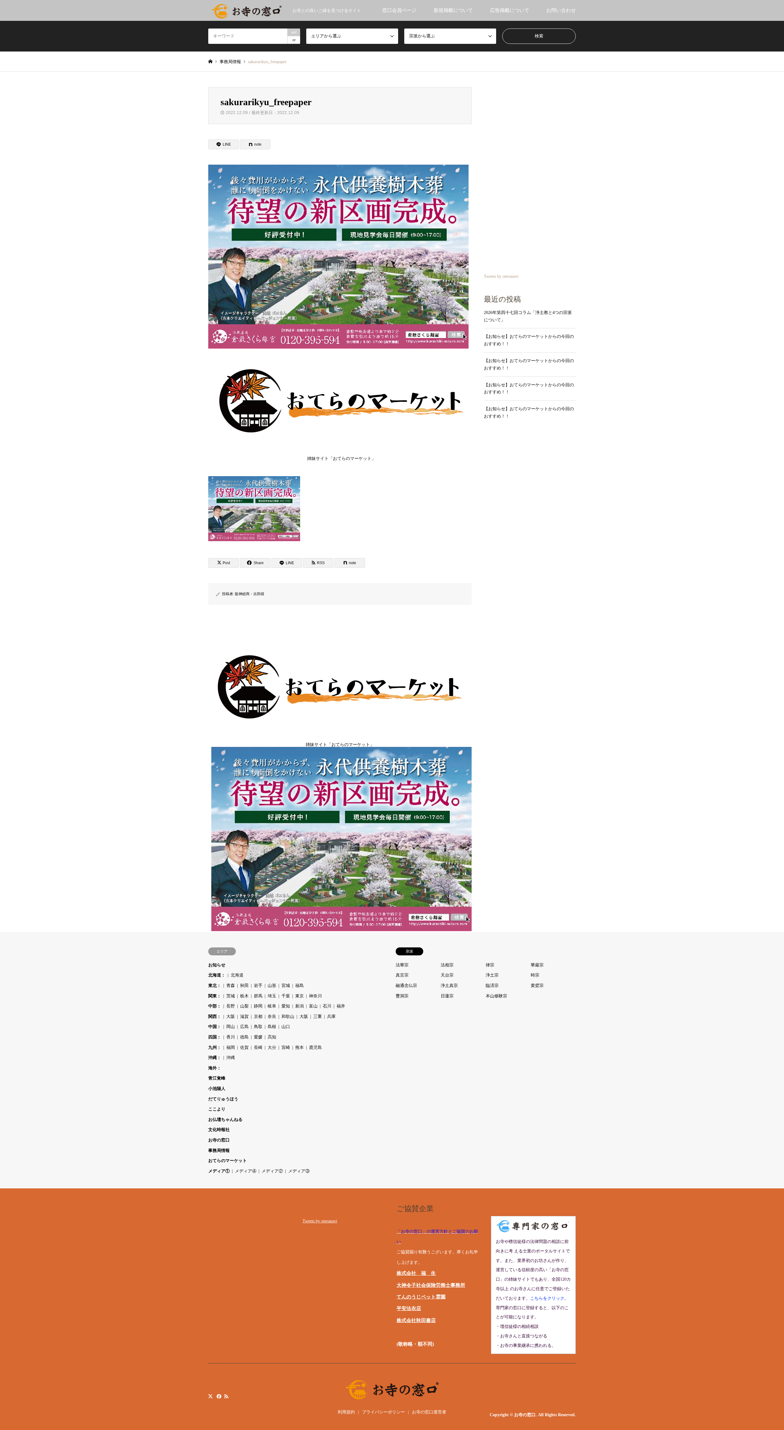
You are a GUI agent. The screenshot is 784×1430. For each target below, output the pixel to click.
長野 (230, 1006)
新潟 (299, 1006)
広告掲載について (509, 10)
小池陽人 (216, 1088)
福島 (299, 985)
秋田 (244, 985)
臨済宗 (492, 985)
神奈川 (315, 996)
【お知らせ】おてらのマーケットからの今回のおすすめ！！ (529, 340)
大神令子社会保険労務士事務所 (431, 1285)
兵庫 (331, 1016)
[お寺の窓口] (246, 10)
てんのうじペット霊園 (421, 1296)
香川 (230, 1037)
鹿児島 (315, 1047)
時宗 (535, 975)
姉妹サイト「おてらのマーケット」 (341, 458)
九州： (214, 1047)
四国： (214, 1037)
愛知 (285, 1006)
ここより (216, 1109)
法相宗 (447, 965)
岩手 (258, 985)
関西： (214, 1016)
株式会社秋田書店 (416, 1320)
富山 (313, 1006)
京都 (258, 1016)
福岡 (230, 1047)
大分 (272, 1047)
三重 (317, 1016)
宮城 (285, 985)
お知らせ (216, 965)
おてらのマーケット (227, 1160)
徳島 (244, 1037)
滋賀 (244, 1016)
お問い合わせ (561, 10)
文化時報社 (219, 1129)
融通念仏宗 (406, 985)
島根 (272, 1026)
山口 (285, 1026)
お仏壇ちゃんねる (225, 1119)
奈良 (272, 1016)
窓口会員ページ (399, 10)
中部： (214, 1006)
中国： (214, 1026)
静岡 (258, 1006)
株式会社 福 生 (416, 1273)
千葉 (285, 996)
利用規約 (346, 1412)
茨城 (230, 996)
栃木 (244, 996)
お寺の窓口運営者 (429, 1412)
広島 (244, 1026)
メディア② (272, 1171)
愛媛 (258, 1037)
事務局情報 (219, 1150)
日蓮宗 (447, 996)
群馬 (258, 996)
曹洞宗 (402, 996)
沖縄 (230, 1057)
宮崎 (285, 1047)
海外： (214, 1068)
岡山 (230, 1026)
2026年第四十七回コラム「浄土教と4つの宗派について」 (528, 316)
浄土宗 (492, 975)
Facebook (218, 1396)
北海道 (237, 975)
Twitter (210, 1396)
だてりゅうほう (223, 1099)
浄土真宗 (449, 985)
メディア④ (245, 1171)
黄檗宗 (537, 985)
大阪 (230, 1016)
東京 (299, 996)
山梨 (244, 1006)
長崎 (258, 1047)
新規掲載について (453, 10)
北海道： (216, 975)
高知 (272, 1037)
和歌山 (287, 1016)
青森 (230, 985)
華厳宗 (537, 965)
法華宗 (402, 965)
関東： (214, 996)
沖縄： (214, 1057)
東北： (214, 985)
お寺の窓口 (219, 1140)
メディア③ (299, 1171)
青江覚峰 (216, 1078)
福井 (341, 1006)
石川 (327, 1006)
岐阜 (272, 1006)
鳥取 (258, 1026)
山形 (272, 985)
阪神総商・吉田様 (249, 594)
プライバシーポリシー (383, 1412)
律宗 (490, 965)
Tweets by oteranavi (501, 276)
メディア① (219, 1171)
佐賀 (244, 1047)
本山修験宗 (496, 996)
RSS (226, 1396)
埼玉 (272, 996)
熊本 (299, 1047)
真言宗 (402, 975)
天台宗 (447, 975)
